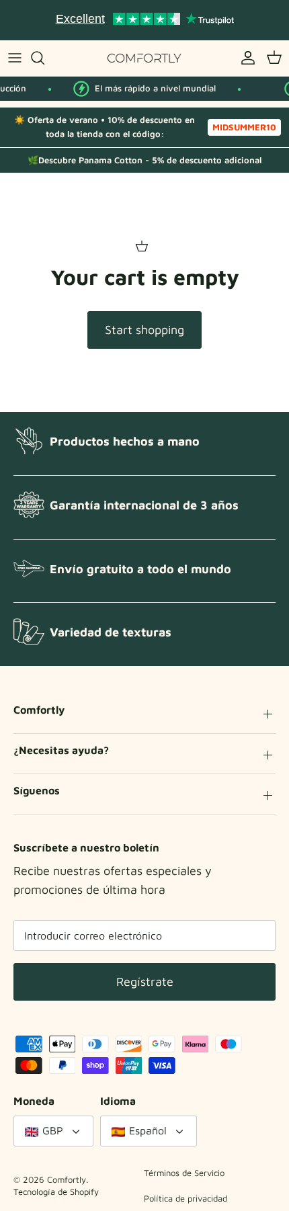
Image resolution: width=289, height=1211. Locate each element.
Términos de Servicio (184, 1172)
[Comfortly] (144, 58)
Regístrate (144, 981)
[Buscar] (44, 58)
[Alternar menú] (15, 58)
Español (148, 1130)
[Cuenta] (244, 58)
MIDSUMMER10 (244, 127)
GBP (52, 1130)
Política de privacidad (185, 1198)
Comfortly (66, 1179)
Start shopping (144, 330)
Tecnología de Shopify (56, 1191)
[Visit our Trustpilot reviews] (144, 20)
